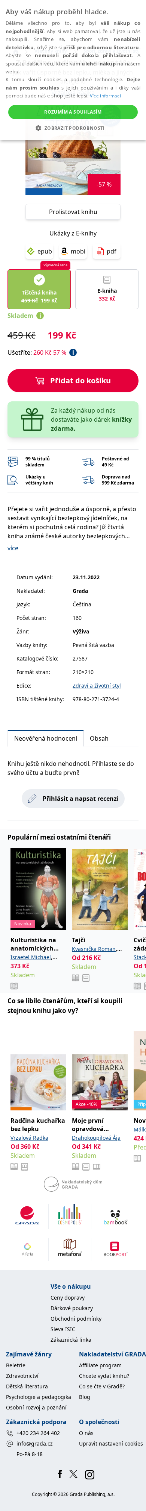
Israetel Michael (30, 957)
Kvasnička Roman (94, 948)
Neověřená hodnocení (45, 738)
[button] (72, 128)
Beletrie (15, 1365)
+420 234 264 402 (38, 1433)
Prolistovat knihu (73, 212)
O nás (86, 1433)
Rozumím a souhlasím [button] (73, 112)
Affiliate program (100, 1365)
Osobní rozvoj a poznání (36, 1407)
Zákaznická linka (71, 1339)
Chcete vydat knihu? (104, 1375)
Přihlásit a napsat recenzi (81, 798)
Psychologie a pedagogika (38, 1396)
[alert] (73, 70)
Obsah (99, 738)
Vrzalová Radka (29, 1137)
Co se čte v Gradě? (102, 1386)
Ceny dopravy (68, 1297)
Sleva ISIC (63, 1329)
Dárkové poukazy (72, 1308)
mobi (78, 251)
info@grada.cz (34, 1443)
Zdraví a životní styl (97, 685)
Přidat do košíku (80, 380)
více (12, 548)
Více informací (105, 96)
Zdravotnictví (22, 1375)
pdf (111, 251)
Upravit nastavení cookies (111, 1443)
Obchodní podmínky (76, 1318)
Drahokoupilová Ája (96, 1137)
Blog (84, 1396)
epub (44, 251)
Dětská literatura (27, 1386)
